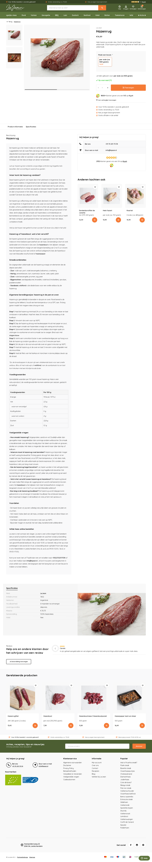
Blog (93, 774)
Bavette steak (125, 768)
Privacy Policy (68, 768)
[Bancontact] (124, 857)
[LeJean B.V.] (18, 8)
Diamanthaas (125, 777)
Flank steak (124, 765)
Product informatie (15, 127)
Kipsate (123, 825)
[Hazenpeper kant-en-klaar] (129, 697)
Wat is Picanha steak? (128, 763)
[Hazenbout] (58, 697)
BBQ (57, 15)
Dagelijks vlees (11, 15)
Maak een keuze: (105, 55)
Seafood (87, 15)
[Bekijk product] (94, 219)
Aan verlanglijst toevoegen (107, 100)
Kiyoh (131, 96)
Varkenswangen (126, 819)
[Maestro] (117, 857)
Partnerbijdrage (22, 857)
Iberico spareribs (126, 797)
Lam (65, 15)
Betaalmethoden (69, 771)
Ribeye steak (125, 785)
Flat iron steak (125, 788)
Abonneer (139, 746)
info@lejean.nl (32, 561)
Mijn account (97, 763)
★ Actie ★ (142, 15)
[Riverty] (136, 857)
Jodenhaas (124, 779)
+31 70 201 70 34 (112, 144)
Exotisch (75, 15)
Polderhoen (124, 828)
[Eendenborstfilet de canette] (88, 196)
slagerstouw (14, 335)
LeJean (99, 28)
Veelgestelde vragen (71, 777)
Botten (107, 15)
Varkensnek (124, 805)
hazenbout (43, 245)
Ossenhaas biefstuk (128, 794)
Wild (131, 15)
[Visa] (111, 857)
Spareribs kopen (126, 808)
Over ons (95, 765)
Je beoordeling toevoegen (19, 661)
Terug (10, 21)
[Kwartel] (135, 196)
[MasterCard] (105, 857)
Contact (95, 768)
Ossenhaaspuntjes (127, 771)
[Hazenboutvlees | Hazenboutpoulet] (94, 697)
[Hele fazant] (111, 196)
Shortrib (123, 811)
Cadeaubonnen (69, 779)
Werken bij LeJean (99, 777)
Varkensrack (125, 814)
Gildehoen (124, 802)
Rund (24, 15)
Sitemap (32, 857)
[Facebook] (130, 845)
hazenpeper (40, 254)
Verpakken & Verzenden (72, 774)
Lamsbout (124, 816)
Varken (34, 15)
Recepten (95, 771)
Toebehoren (119, 15)
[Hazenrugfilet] (22, 697)
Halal (97, 15)
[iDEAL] (130, 857)
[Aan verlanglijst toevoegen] (95, 187)
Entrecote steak (126, 799)
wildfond (22, 285)
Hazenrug (17, 21)
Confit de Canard (127, 822)
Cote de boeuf (125, 782)
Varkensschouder (127, 791)
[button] (85, 57)
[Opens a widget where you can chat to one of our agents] (144, 858)
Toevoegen (129, 88)
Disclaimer (67, 765)
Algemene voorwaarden (72, 763)
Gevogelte (46, 15)
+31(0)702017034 (58, 558)
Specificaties (31, 127)
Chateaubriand (126, 774)
